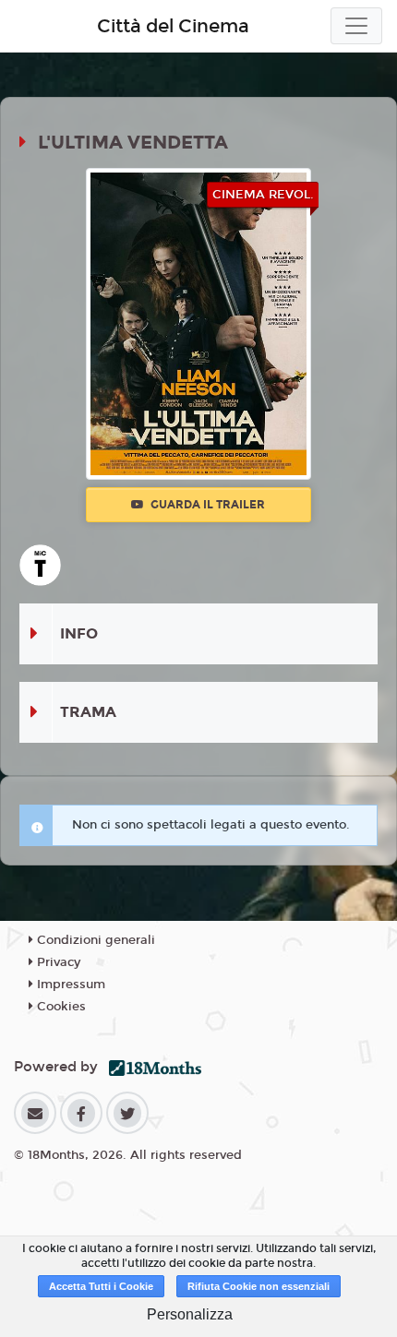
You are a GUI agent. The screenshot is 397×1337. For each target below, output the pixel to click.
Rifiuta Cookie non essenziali (258, 1286)
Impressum (69, 984)
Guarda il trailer (206, 504)
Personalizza (190, 1314)
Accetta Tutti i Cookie (101, 1286)
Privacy (56, 962)
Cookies (59, 1006)
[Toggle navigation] (356, 25)
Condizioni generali (94, 940)
